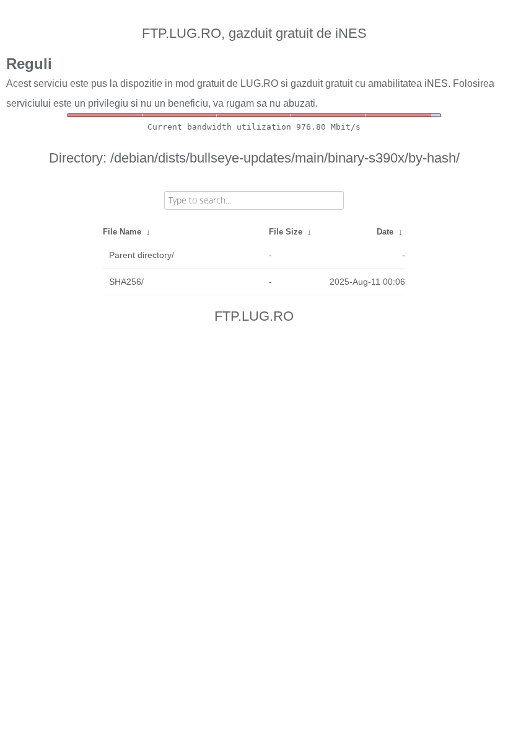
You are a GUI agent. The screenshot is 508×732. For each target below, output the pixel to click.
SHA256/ (126, 282)
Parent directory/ (141, 255)
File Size (285, 231)
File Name (122, 231)
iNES (436, 83)
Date (385, 231)
